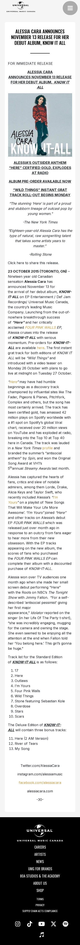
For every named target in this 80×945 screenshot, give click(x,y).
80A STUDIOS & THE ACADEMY (40, 876)
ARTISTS (40, 854)
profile (47, 448)
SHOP (40, 890)
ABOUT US (40, 883)
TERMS (40, 899)
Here (13, 382)
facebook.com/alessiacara (40, 782)
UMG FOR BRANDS (40, 868)
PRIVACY (40, 905)
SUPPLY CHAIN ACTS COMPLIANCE (40, 911)
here (40, 348)
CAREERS (40, 847)
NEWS (40, 861)
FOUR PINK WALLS (41, 327)
